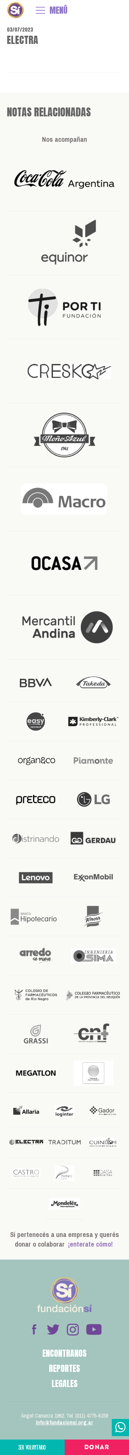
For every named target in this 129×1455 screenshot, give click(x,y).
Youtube (93, 1329)
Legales (65, 1383)
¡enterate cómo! (90, 1244)
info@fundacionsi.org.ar (64, 1422)
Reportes (64, 1368)
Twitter (53, 1329)
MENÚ (58, 10)
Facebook (34, 1329)
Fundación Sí (15, 10)
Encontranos (64, 1353)
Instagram (72, 1329)
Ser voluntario (32, 1447)
